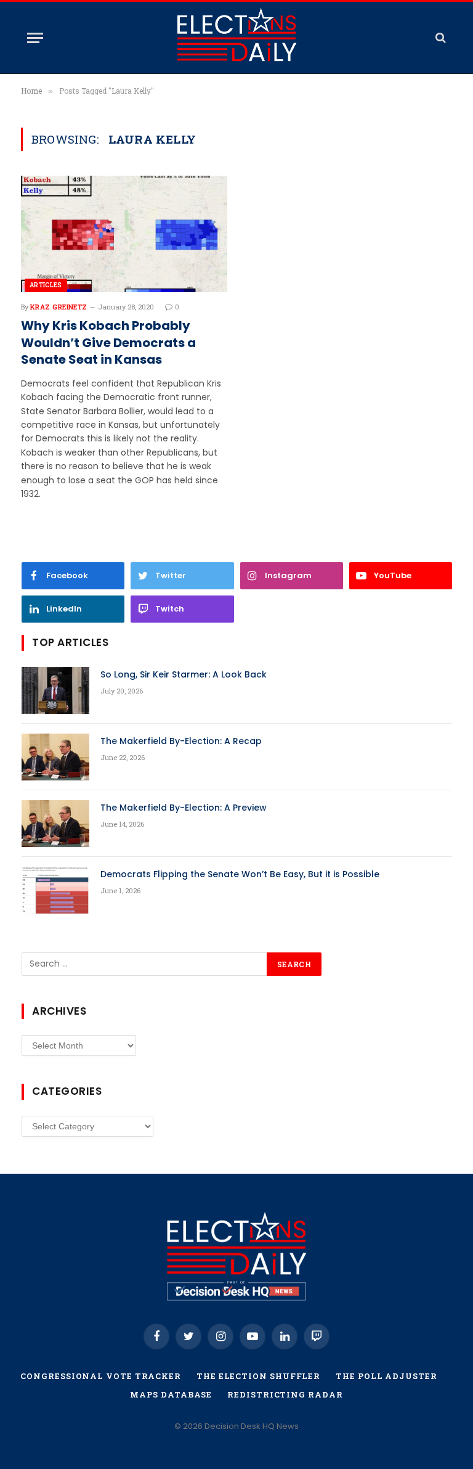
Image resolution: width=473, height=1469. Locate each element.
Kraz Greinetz (58, 306)
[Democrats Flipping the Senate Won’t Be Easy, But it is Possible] (55, 890)
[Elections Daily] (236, 38)
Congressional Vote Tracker (100, 1375)
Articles (46, 285)
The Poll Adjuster (386, 1375)
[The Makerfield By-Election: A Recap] (55, 757)
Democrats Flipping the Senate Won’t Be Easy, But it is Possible (239, 874)
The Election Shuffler (258, 1375)
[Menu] (35, 38)
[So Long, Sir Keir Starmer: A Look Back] (55, 690)
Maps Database (171, 1394)
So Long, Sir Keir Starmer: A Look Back (183, 674)
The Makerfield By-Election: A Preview (183, 807)
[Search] (439, 38)
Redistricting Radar (284, 1394)
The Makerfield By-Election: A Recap (181, 741)
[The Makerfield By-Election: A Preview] (55, 823)
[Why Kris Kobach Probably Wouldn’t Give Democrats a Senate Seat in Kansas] (124, 234)
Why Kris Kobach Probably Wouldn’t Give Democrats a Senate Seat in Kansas (108, 342)
